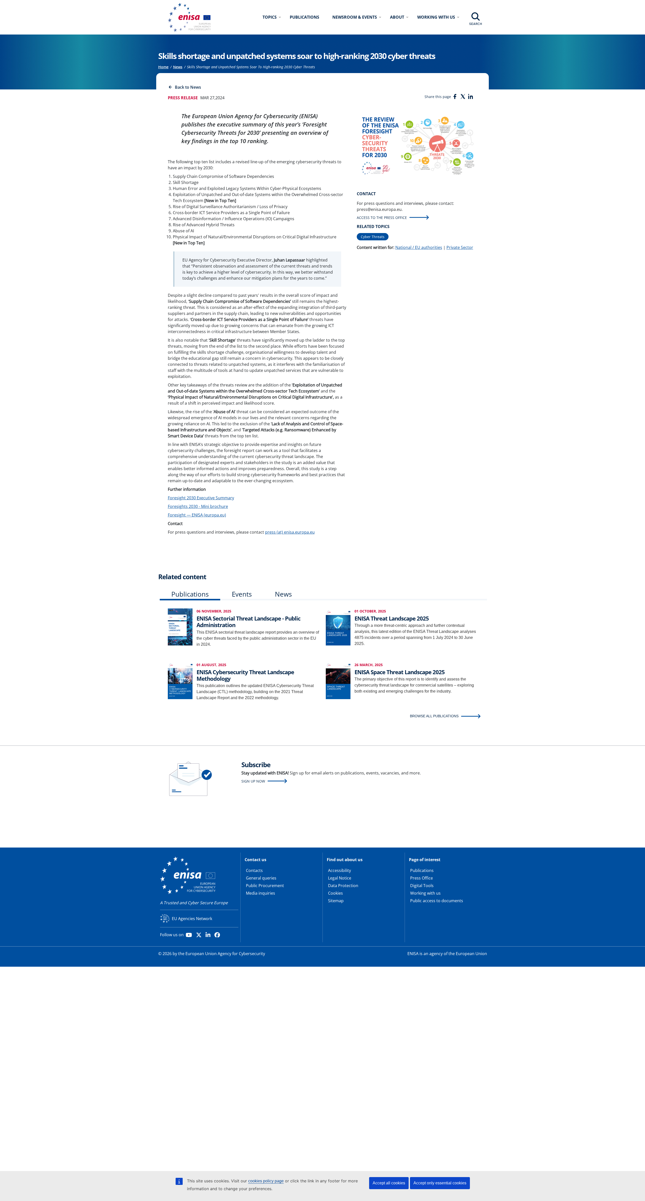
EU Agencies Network (192, 918)
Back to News (188, 87)
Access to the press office (382, 217)
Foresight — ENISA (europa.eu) (197, 515)
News (177, 66)
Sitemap (336, 900)
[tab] (190, 595)
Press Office (421, 878)
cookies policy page (266, 1181)
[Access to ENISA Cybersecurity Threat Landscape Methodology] (180, 680)
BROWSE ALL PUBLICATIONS (434, 716)
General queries (261, 878)
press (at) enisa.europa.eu (290, 532)
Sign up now (253, 781)
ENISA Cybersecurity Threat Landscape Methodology (245, 675)
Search (475, 23)
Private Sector (459, 247)
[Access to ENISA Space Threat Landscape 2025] (338, 680)
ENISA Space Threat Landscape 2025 (399, 672)
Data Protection (343, 885)
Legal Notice (339, 878)
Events (242, 594)
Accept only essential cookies (439, 1183)
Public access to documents (436, 900)
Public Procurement (265, 885)
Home (163, 66)
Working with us (425, 893)
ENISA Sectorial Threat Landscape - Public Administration (248, 621)
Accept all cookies (389, 1183)
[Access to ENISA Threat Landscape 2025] (338, 626)
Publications (304, 17)
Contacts (254, 870)
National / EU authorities (418, 247)
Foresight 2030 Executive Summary (201, 498)
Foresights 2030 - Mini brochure (198, 506)
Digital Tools (422, 885)
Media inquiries (260, 893)
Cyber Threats (372, 236)
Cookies (335, 893)
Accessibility (339, 870)
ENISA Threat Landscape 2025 (391, 618)
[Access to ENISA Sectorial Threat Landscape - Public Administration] (180, 626)
